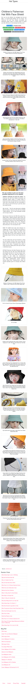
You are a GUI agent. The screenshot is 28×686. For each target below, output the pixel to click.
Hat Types (13, 1)
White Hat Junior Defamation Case (9, 587)
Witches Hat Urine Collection (8, 590)
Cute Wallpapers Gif (6, 664)
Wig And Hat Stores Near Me (8, 577)
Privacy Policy (16, 683)
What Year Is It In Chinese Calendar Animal (11, 585)
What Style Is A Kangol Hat (7, 595)
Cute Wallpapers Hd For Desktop (9, 662)
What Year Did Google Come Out (9, 611)
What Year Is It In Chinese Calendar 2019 (11, 618)
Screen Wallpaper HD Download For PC (10, 667)
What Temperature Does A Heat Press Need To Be (13, 608)
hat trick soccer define (8, 29)
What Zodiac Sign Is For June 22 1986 (10, 625)
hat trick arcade (7, 31)
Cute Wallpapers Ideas (6, 654)
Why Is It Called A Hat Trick (7, 580)
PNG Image (4, 631)
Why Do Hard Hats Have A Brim (8, 582)
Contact (9, 683)
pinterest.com (9, 568)
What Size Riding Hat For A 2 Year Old (10, 600)
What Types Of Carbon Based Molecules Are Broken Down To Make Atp (13, 622)
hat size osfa (9, 25)
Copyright (23, 683)
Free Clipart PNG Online (7, 646)
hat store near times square (18, 31)
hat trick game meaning (19, 29)
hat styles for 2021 (17, 25)
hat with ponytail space (20, 27)
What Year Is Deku (6, 613)
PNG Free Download (6, 641)
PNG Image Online (6, 636)
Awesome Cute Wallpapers (7, 652)
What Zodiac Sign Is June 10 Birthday (10, 575)
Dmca (4, 683)
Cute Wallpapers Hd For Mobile (8, 657)
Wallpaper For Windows (7, 659)
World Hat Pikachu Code (7, 616)
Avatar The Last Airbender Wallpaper (10, 634)
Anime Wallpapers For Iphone (8, 639)
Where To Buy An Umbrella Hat (8, 598)
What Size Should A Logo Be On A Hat (10, 605)
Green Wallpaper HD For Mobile (8, 649)
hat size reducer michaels (8, 27)
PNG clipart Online (6, 644)
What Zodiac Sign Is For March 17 (9, 603)
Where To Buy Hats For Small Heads (9, 593)
